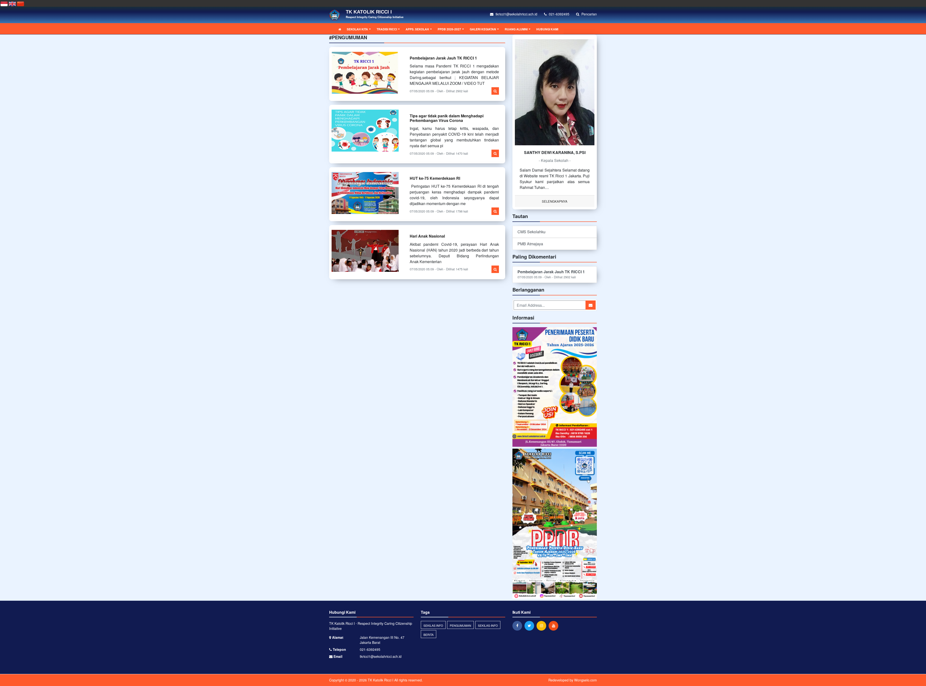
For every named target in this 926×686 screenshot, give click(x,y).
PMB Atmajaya (530, 243)
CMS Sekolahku (531, 231)
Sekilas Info (433, 625)
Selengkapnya (554, 201)
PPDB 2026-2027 (449, 29)
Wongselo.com (585, 680)
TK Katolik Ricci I (380, 680)
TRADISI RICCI (387, 29)
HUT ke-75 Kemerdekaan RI (435, 178)
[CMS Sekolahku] (554, 387)
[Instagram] (543, 625)
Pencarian (588, 14)
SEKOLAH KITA (357, 29)
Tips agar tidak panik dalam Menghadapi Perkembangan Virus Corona (446, 118)
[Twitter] (530, 625)
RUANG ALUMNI (516, 29)
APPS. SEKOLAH (417, 29)
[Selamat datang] (554, 524)
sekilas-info (488, 625)
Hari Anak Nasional (427, 236)
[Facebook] (518, 625)
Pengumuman (460, 625)
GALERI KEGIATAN (483, 29)
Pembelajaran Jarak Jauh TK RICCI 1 (443, 58)
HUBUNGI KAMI (547, 29)
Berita (428, 635)
